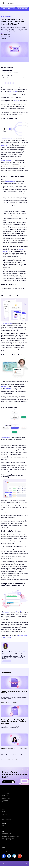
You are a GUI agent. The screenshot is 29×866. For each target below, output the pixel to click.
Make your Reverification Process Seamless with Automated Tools (13, 78)
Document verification (6, 323)
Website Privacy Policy (6, 833)
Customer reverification (6, 138)
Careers (3, 847)
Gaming (3, 809)
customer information (10, 181)
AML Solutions (5, 801)
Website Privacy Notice (7, 834)
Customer (4, 827)
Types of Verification (6, 74)
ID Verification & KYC (7, 16)
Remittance (4, 814)
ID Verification (5, 795)
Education (4, 812)
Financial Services (5, 808)
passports (3, 386)
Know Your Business (6, 798)
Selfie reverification (5, 437)
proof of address (13, 329)
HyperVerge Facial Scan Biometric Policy (10, 836)
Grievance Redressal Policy (7, 839)
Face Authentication (6, 797)
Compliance (3, 731)
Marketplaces (4, 816)
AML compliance (13, 91)
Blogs (3, 825)
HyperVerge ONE (5, 793)
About (3, 846)
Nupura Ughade (7, 34)
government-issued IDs (21, 383)
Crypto (3, 811)
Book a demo (7, 781)
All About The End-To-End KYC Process (14, 749)
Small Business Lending (6, 819)
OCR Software (5, 800)
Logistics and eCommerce (7, 817)
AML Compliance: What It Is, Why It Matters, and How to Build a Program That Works (13, 721)
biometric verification (6, 160)
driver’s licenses (8, 388)
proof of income (21, 329)
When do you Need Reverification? (10, 72)
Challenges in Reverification (8, 75)
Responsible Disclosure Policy (8, 838)
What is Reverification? (7, 70)
